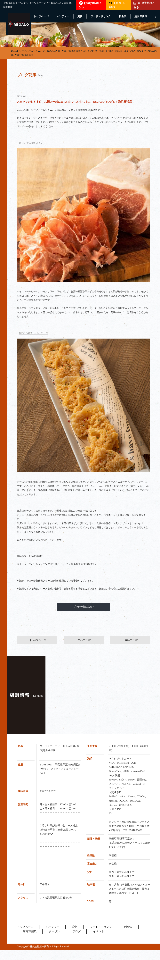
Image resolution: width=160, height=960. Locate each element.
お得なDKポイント (90, 5)
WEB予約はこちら (144, 5)
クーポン (54, 931)
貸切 (80, 16)
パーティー (63, 16)
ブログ (76, 931)
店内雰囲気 (140, 16)
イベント (98, 931)
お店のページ (38, 640)
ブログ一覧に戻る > (83, 606)
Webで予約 (84, 640)
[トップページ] (18, 24)
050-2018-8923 (117, 5)
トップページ (41, 16)
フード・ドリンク (101, 16)
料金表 (122, 16)
